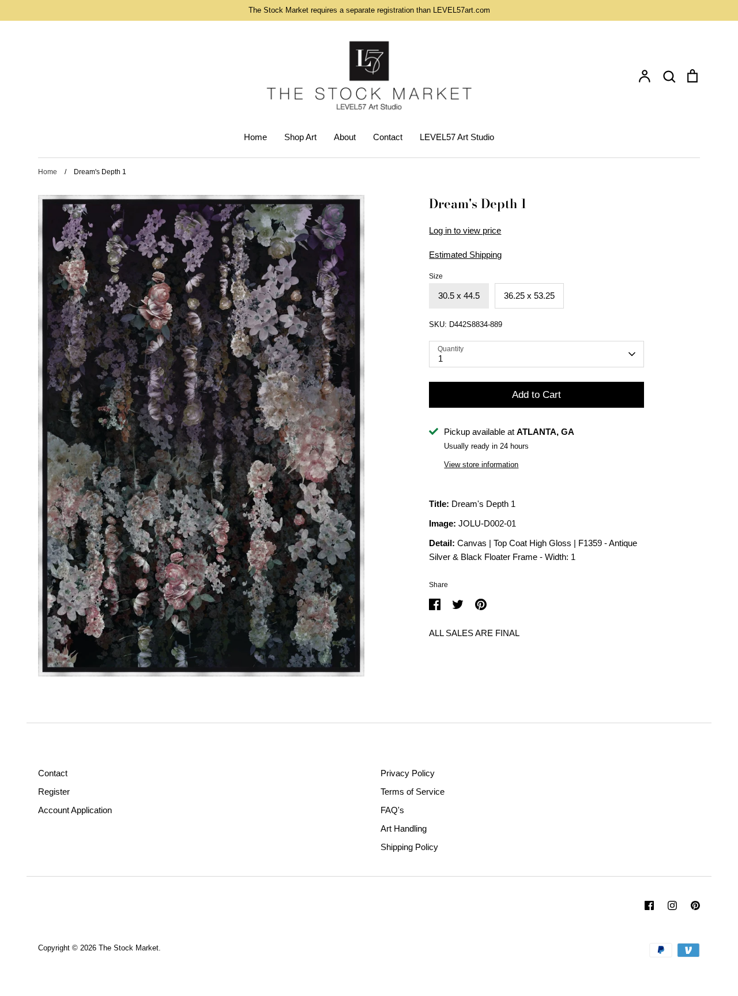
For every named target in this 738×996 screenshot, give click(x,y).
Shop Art (300, 137)
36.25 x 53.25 (529, 295)
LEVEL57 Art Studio (457, 137)
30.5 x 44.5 (459, 295)
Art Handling (404, 828)
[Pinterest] (695, 905)
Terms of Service (413, 791)
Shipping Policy (409, 847)
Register (54, 791)
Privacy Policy (408, 773)
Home (255, 137)
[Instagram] (672, 905)
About (345, 137)
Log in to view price (465, 230)
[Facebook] (649, 905)
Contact (387, 137)
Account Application (75, 810)
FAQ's (392, 810)
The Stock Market (129, 948)
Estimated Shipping (465, 255)
